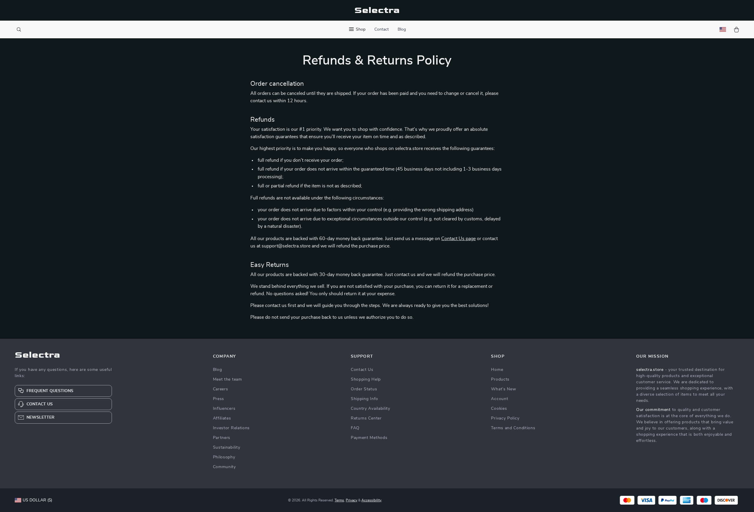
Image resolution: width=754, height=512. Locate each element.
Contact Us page (458, 238)
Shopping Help (366, 379)
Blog (402, 29)
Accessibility (371, 500)
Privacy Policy (505, 418)
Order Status (364, 389)
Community (224, 467)
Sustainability (226, 447)
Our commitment (653, 410)
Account (499, 399)
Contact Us (362, 370)
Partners (222, 438)
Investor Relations (231, 428)
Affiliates (222, 418)
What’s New (503, 389)
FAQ (355, 428)
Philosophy (224, 457)
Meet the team (227, 379)
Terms (339, 500)
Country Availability (370, 409)
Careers (220, 389)
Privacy (351, 500)
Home (497, 370)
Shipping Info (364, 399)
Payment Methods (369, 438)
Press (218, 399)
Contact (381, 29)
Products (500, 379)
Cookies (499, 409)
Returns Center (366, 418)
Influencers (224, 409)
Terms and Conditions (513, 428)
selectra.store (650, 370)
